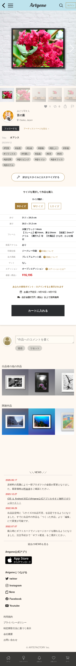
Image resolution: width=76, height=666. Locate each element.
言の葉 (21, 115)
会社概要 (8, 634)
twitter (13, 578)
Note (12, 592)
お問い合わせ (10, 639)
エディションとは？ (57, 268)
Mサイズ (38, 206)
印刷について (48, 250)
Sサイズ (21, 206)
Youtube (15, 605)
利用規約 (8, 616)
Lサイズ (54, 206)
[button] (71, 48)
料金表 (27, 488)
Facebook (16, 598)
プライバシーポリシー (15, 622)
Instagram (16, 585)
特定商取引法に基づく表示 (17, 628)
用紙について (52, 256)
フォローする (10, 128)
